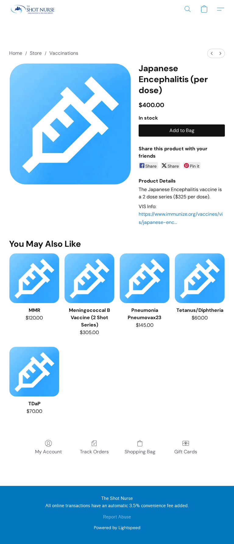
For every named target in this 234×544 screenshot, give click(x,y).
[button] (32, 9)
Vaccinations (63, 53)
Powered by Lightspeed (117, 527)
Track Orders (94, 451)
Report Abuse (117, 517)
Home (15, 53)
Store (36, 53)
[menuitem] (211, 53)
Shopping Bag (140, 451)
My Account (48, 451)
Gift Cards (185, 451)
